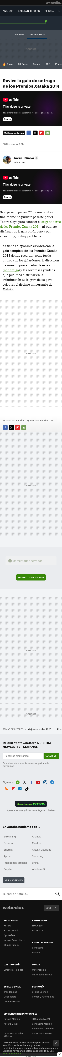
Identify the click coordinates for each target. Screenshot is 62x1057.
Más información (12, 1053)
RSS (6, 788)
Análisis (36, 836)
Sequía (36, 64)
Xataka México (12, 1018)
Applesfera (9, 935)
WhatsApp (17, 782)
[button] (25, 158)
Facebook (29, 133)
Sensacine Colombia (43, 1028)
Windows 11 (38, 869)
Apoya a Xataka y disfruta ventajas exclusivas (31, 810)
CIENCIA (49, 11)
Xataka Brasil (11, 1023)
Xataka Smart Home (14, 940)
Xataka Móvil (11, 930)
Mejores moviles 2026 (40, 729)
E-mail (47, 133)
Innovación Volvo (37, 34)
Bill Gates (23, 64)
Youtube (38, 782)
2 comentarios (15, 133)
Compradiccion (12, 1001)
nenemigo (11, 270)
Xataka (20, 420)
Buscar (57, 894)
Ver (32, 577)
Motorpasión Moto (42, 974)
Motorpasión (39, 969)
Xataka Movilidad (41, 849)
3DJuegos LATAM (41, 1018)
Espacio (8, 843)
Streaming (10, 836)
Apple (7, 856)
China (10, 64)
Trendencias (10, 991)
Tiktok (27, 788)
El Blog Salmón (40, 991)
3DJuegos (37, 925)
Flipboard (41, 133)
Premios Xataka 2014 (41, 420)
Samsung (37, 856)
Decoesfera (10, 996)
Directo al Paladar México (13, 1035)
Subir (49, 907)
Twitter (35, 133)
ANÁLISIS (8, 11)
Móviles (36, 843)
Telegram (52, 782)
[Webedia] (54, 3)
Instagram (45, 782)
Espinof (36, 952)
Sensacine (37, 947)
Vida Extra (37, 930)
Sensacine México (42, 1023)
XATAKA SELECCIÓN (29, 11)
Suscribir (51, 755)
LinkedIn (20, 788)
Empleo (8, 869)
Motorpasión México (43, 1033)
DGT (47, 64)
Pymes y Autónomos (43, 996)
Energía (8, 849)
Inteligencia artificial (15, 862)
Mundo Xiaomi (11, 944)
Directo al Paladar (13, 969)
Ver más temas (14, 880)
